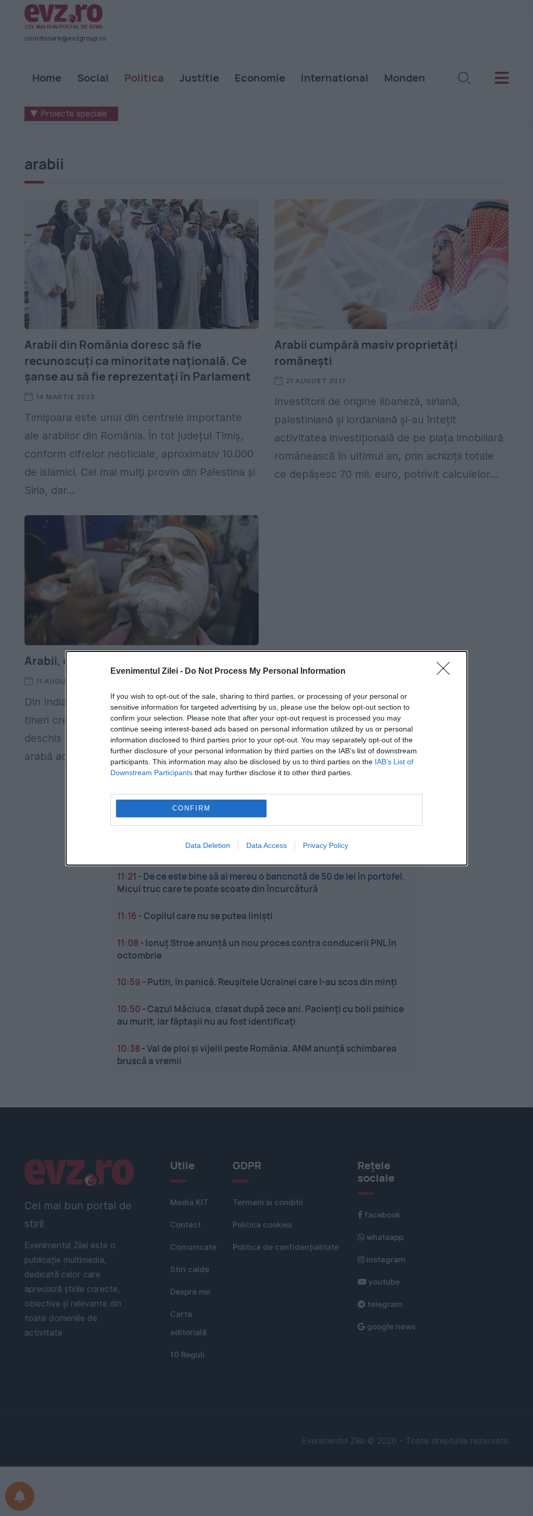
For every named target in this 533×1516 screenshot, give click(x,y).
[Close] (446, 672)
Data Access (266, 845)
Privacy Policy (325, 845)
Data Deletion (207, 845)
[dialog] (266, 758)
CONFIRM (191, 808)
